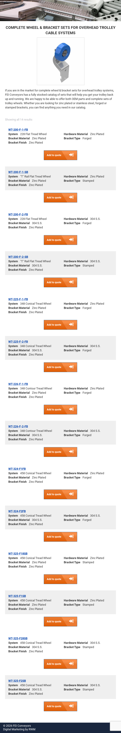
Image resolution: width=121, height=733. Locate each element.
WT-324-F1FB (17, 468)
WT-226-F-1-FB (18, 384)
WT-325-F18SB (17, 553)
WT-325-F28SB (17, 638)
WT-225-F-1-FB (18, 299)
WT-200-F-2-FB (18, 214)
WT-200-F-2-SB (18, 256)
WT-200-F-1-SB (18, 172)
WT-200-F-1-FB (18, 129)
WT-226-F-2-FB (18, 426)
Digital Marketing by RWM (19, 729)
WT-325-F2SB (17, 680)
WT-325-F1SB (17, 596)
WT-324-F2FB (17, 511)
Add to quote (54, 155)
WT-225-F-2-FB (18, 341)
